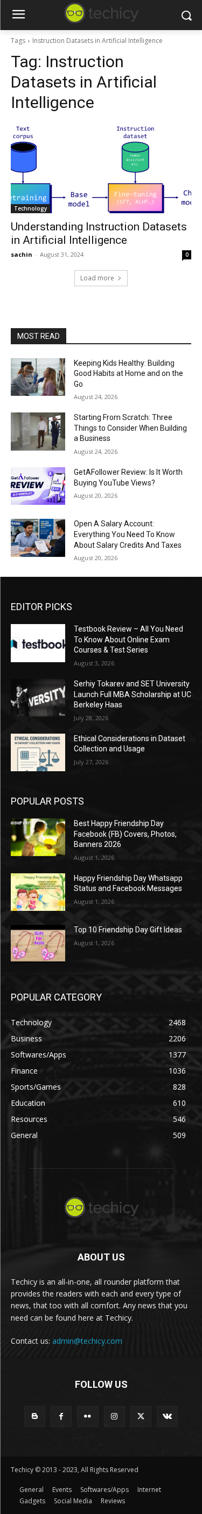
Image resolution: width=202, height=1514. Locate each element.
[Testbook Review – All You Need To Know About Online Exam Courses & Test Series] (38, 643)
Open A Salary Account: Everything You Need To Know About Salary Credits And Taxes (128, 534)
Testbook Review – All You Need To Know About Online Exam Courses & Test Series (128, 639)
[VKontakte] (167, 1416)
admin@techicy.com (87, 1341)
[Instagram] (114, 1416)
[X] (140, 1416)
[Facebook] (61, 1416)
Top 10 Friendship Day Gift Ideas (128, 929)
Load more (97, 277)
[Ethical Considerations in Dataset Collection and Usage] (38, 752)
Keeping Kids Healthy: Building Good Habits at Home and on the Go (128, 373)
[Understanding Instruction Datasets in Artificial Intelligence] (101, 168)
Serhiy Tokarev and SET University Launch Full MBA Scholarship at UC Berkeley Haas (132, 694)
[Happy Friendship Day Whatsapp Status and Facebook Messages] (38, 892)
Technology (30, 208)
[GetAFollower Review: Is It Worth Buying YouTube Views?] (38, 486)
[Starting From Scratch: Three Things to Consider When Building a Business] (38, 431)
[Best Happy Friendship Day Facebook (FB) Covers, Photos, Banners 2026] (38, 837)
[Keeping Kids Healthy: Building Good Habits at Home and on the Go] (38, 377)
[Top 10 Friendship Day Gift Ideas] (38, 943)
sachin (21, 254)
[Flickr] (87, 1416)
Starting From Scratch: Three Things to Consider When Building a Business (130, 428)
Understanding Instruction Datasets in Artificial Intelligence (99, 233)
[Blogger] (34, 1416)
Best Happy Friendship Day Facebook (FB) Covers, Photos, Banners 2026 (125, 834)
